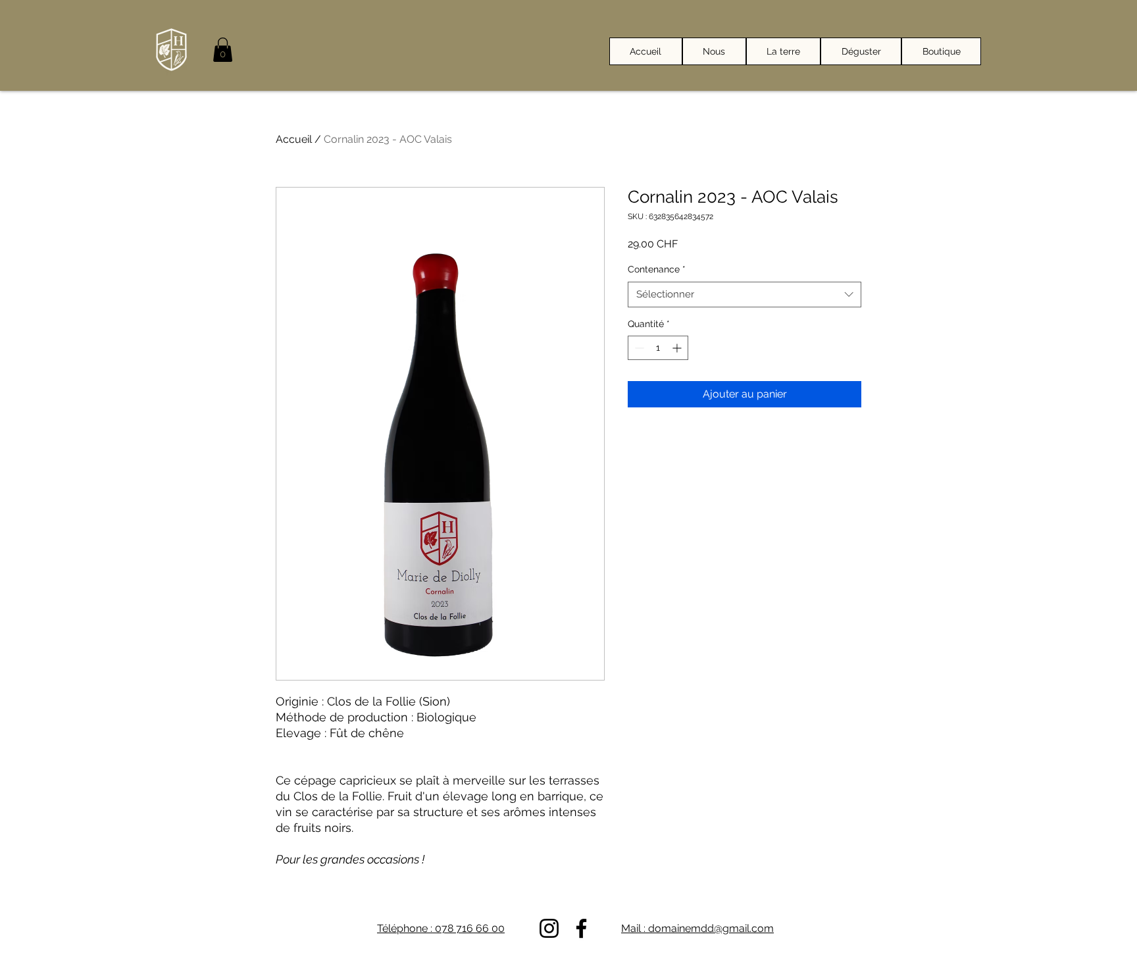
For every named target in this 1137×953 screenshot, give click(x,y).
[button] (223, 50)
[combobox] (744, 294)
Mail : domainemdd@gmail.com (697, 928)
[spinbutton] (658, 347)
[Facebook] (581, 928)
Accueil (294, 139)
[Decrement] (638, 347)
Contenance (657, 269)
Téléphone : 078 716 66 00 (441, 928)
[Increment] (678, 347)
